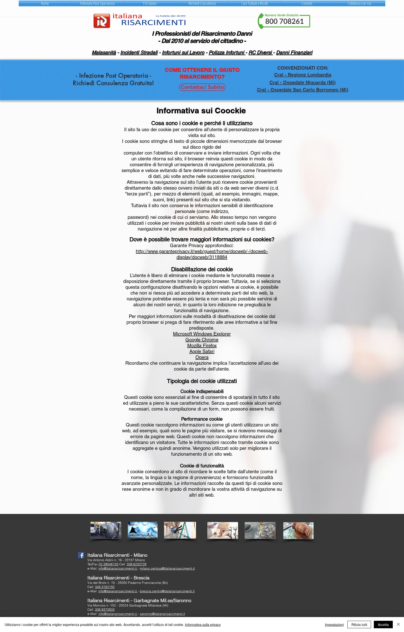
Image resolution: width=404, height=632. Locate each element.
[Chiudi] (398, 624)
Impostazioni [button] (334, 624)
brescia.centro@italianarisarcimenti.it (167, 591)
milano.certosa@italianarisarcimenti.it (167, 568)
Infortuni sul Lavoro (183, 52)
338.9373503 (105, 609)
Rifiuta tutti (359, 624)
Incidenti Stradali (139, 52)
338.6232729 (136, 564)
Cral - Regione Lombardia (302, 75)
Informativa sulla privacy (203, 624)
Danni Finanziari (294, 52)
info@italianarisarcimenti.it (118, 568)
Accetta (383, 624)
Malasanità (104, 52)
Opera (202, 357)
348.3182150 (105, 587)
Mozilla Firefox (202, 345)
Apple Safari (201, 351)
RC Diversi (261, 52)
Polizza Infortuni (227, 52)
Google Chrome (201, 340)
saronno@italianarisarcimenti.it (162, 614)
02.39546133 (108, 564)
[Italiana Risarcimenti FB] (81, 555)
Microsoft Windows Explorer (202, 334)
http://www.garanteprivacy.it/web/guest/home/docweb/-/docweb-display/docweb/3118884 (202, 254)
